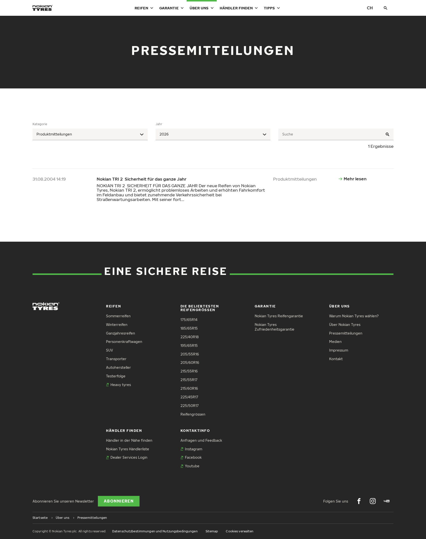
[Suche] (385, 8)
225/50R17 (189, 406)
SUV (109, 350)
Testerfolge (115, 376)
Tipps (269, 8)
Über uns (199, 8)
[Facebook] (359, 501)
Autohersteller (118, 367)
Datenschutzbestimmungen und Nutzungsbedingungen (155, 531)
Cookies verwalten (239, 531)
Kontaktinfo (195, 430)
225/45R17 (189, 397)
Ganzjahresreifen (120, 333)
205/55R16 (189, 354)
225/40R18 (189, 337)
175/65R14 (188, 320)
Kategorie (40, 124)
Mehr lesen (355, 178)
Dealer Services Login (128, 457)
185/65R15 (189, 328)
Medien (335, 341)
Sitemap (212, 531)
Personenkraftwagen (124, 341)
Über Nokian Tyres (344, 324)
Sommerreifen (118, 316)
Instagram (193, 449)
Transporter (116, 359)
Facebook (193, 457)
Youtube (192, 466)
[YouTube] (386, 501)
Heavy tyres (120, 385)
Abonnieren (119, 501)
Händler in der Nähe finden (129, 440)
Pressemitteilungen (345, 333)
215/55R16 (189, 371)
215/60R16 (189, 388)
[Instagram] (373, 501)
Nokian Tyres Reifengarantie (279, 316)
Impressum (338, 350)
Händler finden (236, 8)
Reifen (141, 8)
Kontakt (336, 359)
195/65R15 (189, 345)
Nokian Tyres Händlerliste (127, 449)
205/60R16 (189, 362)
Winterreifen (116, 324)
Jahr (159, 124)
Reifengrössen (192, 414)
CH (370, 7)
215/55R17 (188, 380)
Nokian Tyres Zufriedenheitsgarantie (274, 326)
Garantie (169, 8)
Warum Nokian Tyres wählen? (354, 316)
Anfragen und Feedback (201, 440)
